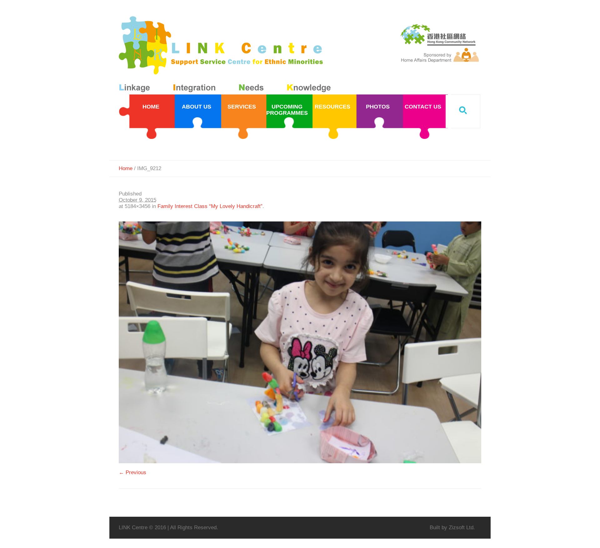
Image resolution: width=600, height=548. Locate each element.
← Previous (132, 472)
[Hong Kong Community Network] (226, 55)
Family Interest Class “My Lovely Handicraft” (210, 206)
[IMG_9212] (300, 342)
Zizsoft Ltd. (462, 527)
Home (125, 168)
